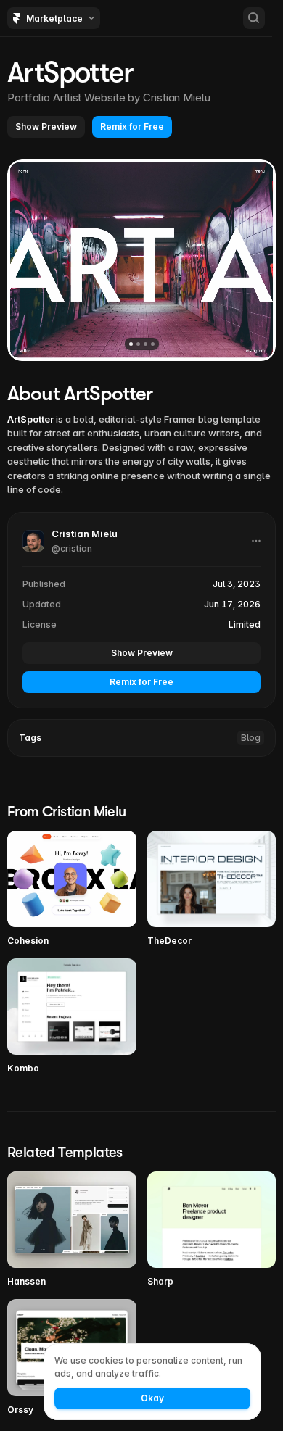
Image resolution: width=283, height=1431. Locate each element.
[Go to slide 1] (131, 344)
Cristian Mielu (176, 97)
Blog (251, 737)
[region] (141, 260)
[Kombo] (71, 1016)
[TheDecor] (211, 889)
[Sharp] (211, 1229)
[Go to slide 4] (153, 344)
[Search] (254, 18)
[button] (46, 127)
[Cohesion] (71, 889)
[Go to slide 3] (145, 344)
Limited (245, 624)
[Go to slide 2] (138, 344)
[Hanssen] (71, 1229)
